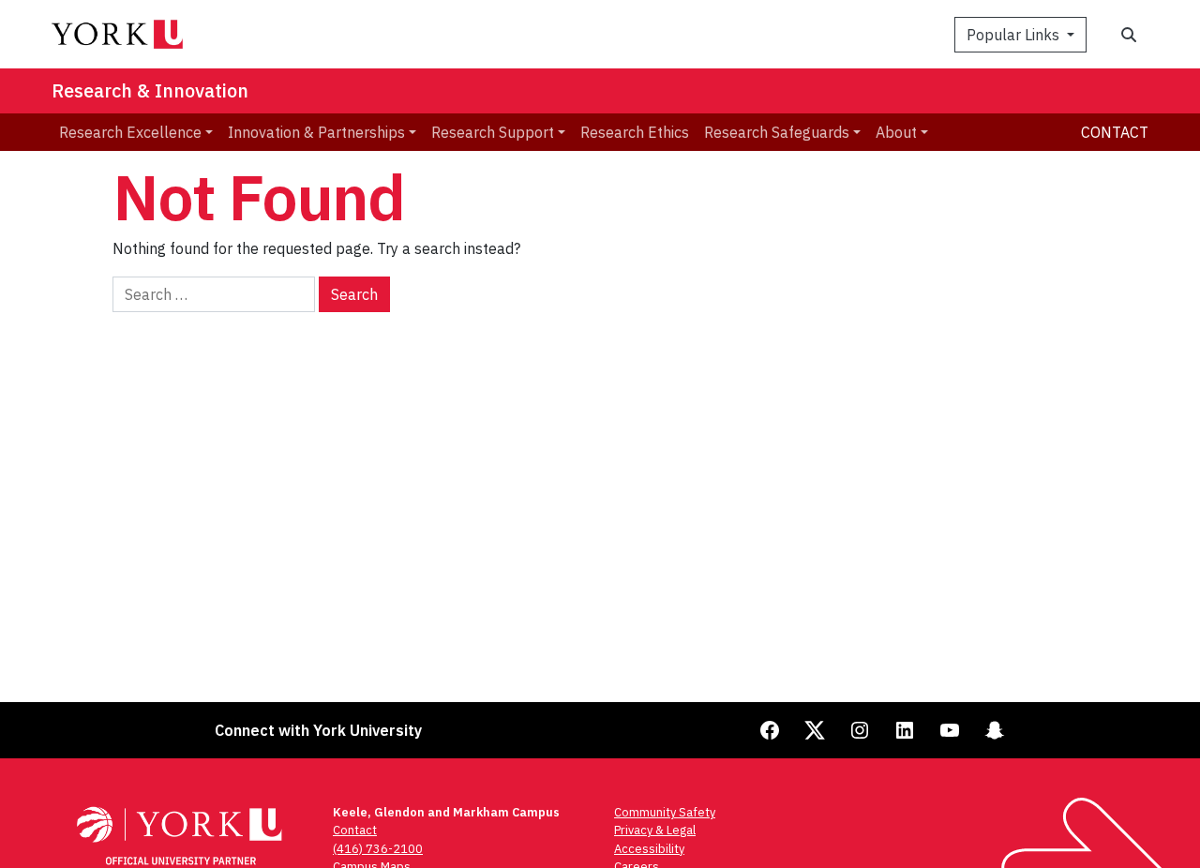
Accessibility (649, 849)
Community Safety (664, 812)
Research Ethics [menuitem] (634, 132)
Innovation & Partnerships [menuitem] (316, 132)
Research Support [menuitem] (492, 132)
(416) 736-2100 (378, 849)
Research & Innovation (150, 90)
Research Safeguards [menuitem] (776, 132)
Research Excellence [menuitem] (130, 132)
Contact (1114, 132)
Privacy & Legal (655, 830)
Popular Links (1015, 34)
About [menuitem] (896, 132)
